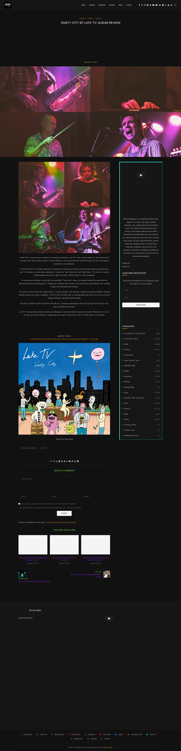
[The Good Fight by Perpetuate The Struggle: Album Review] (32, 544)
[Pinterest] (147, 5)
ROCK (142, 419)
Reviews (112, 5)
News (83, 5)
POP (142, 403)
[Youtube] (153, 5)
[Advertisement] (90, 42)
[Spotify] (163, 5)
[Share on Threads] (75, 461)
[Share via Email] (78, 461)
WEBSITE (84, 339)
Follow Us (126, 266)
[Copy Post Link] (72, 461)
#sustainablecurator (28, 448)
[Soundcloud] (160, 5)
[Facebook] (139, 5)
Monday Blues (142, 387)
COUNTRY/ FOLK (142, 339)
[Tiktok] (171, 5)
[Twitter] (142, 5)
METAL (142, 382)
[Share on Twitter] (57, 461)
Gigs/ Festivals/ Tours (142, 360)
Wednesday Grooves (142, 435)
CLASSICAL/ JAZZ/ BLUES (142, 333)
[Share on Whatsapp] (67, 461)
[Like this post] (51, 461)
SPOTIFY (65, 339)
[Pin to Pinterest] (59, 461)
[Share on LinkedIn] (62, 461)
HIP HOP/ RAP (142, 366)
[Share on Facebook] (54, 461)
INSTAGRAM (46, 339)
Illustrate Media (108, 747)
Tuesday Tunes (142, 430)
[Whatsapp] (165, 5)
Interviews (102, 5)
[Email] (156, 5)
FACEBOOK (35, 339)
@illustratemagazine (25, 618)
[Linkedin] (150, 5)
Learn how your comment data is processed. (61, 522)
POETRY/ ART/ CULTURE (142, 398)
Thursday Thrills (142, 425)
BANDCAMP (74, 339)
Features (92, 5)
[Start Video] (141, 175)
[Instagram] (145, 5)
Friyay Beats (142, 355)
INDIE (142, 371)
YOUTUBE (94, 339)
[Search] (175, 5)
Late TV (43, 448)
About (121, 5)
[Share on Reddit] (64, 461)
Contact (128, 5)
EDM (142, 344)
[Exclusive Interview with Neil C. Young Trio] (64, 544)
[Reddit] (168, 5)
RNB (142, 414)
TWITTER (56, 339)
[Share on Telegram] (70, 461)
